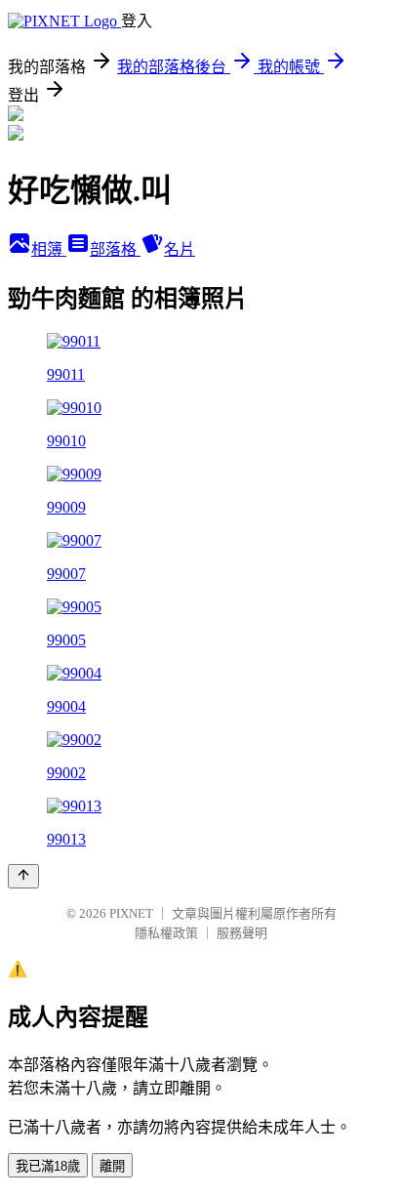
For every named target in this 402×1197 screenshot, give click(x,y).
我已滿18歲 (48, 1166)
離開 (112, 1166)
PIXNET (131, 913)
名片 (179, 249)
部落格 (115, 249)
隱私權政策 (166, 933)
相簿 (48, 249)
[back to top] (23, 876)
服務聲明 (242, 933)
